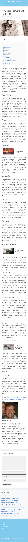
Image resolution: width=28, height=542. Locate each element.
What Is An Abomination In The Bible (10, 502)
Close (10, 44)
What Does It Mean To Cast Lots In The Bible (13, 507)
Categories (5, 526)
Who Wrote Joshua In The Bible (9, 496)
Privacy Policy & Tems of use (9, 531)
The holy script (14, 1)
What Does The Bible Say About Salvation (15, 397)
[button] (26, 4)
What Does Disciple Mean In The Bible (11, 498)
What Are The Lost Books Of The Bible (11, 509)
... (2, 446)
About (3, 522)
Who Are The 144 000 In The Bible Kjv (11, 504)
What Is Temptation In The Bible (9, 500)
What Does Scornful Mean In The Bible (11, 513)
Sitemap (4, 528)
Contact (4, 524)
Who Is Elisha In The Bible (8, 511)
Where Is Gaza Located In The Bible (10, 516)
